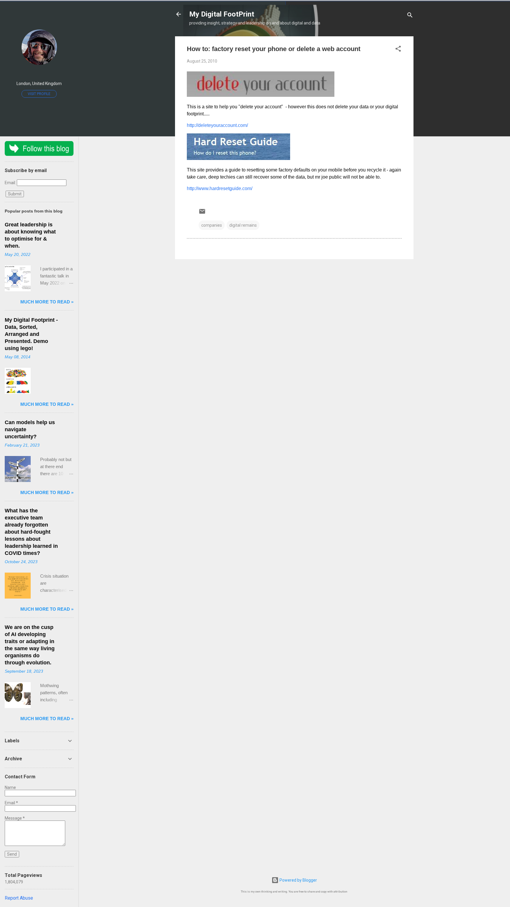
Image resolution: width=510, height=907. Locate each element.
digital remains (243, 225)
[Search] (409, 16)
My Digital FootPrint (221, 14)
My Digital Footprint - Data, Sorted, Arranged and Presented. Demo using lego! (31, 334)
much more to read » (46, 301)
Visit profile (39, 94)
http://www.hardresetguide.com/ (219, 188)
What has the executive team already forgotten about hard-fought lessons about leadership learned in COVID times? (31, 532)
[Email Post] (202, 213)
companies (211, 225)
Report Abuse (19, 898)
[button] (398, 49)
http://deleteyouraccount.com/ (217, 125)
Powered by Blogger (298, 880)
